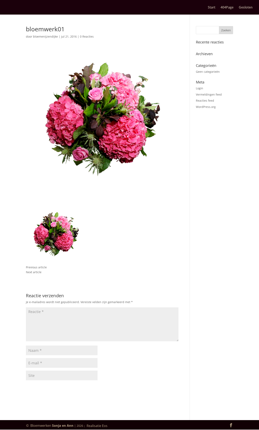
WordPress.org (206, 107)
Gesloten (246, 7)
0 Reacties (87, 36)
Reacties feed (205, 100)
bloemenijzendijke (45, 36)
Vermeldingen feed (209, 94)
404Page (227, 7)
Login (199, 88)
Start (211, 7)
